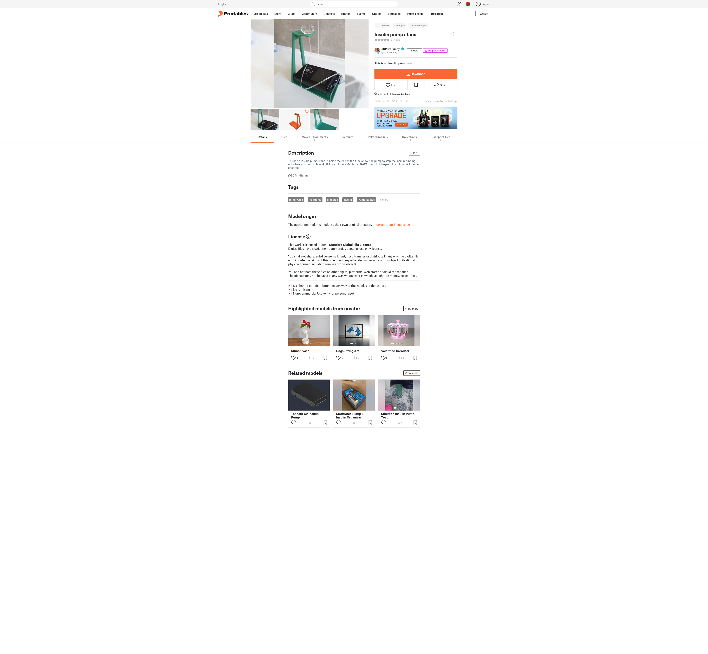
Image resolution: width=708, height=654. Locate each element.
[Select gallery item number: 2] (310, 343)
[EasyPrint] (459, 4)
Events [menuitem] (361, 13)
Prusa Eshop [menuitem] (415, 13)
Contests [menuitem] (329, 13)
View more (411, 308)
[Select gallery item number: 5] (404, 343)
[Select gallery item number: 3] (399, 343)
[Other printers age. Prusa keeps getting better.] (415, 118)
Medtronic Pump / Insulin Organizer (349, 415)
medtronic (315, 199)
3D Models (383, 25)
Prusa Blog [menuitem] (436, 13)
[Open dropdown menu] (453, 34)
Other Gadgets (419, 25)
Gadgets (400, 25)
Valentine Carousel (395, 351)
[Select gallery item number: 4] (402, 343)
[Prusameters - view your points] (468, 4)
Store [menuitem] (277, 13)
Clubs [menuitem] (291, 13)
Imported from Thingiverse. (392, 224)
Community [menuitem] (309, 13)
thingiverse (296, 199)
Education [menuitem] (394, 13)
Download (418, 74)
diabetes (332, 199)
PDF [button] (415, 152)
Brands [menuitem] (345, 13)
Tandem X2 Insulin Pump (305, 415)
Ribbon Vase (300, 351)
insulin (347, 199)
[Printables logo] (233, 14)
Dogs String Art (347, 351)
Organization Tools (400, 94)
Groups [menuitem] (376, 13)
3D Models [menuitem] (261, 13)
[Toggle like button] (293, 358)
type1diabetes (366, 199)
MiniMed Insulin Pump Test (397, 415)
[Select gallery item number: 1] (306, 343)
